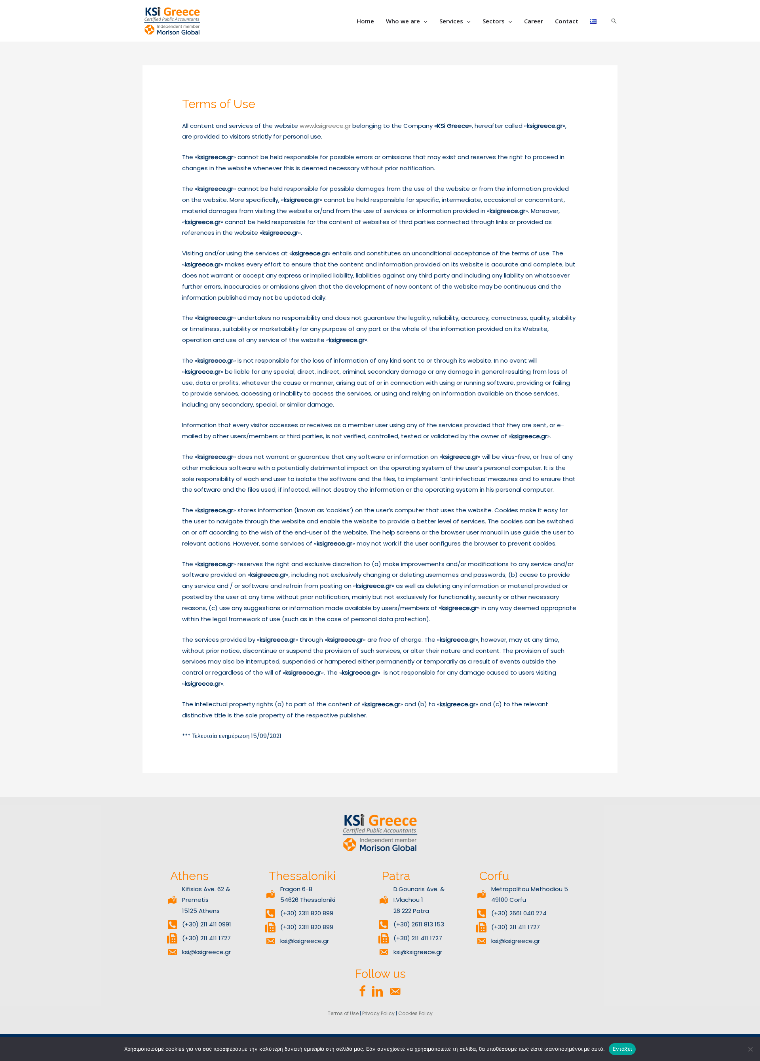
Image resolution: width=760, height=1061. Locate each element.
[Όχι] (750, 1049)
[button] (424, 21)
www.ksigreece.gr (325, 126)
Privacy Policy (378, 1013)
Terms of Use (343, 1013)
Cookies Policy (415, 1013)
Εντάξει (622, 1049)
